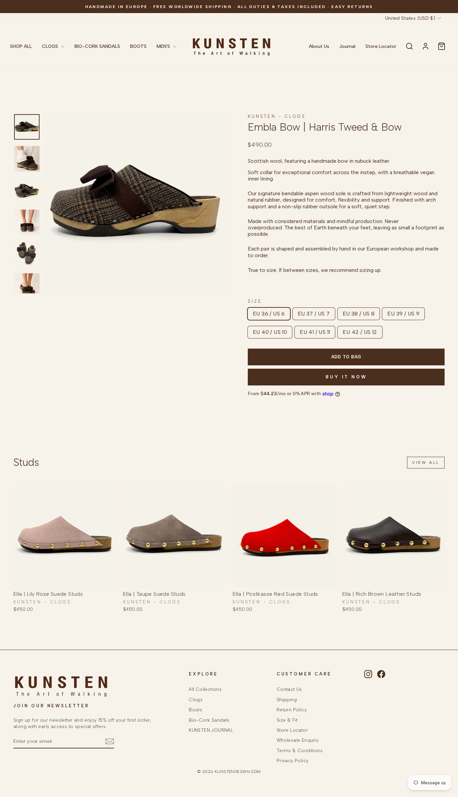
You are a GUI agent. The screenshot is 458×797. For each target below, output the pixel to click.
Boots (195, 709)
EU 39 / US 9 (403, 313)
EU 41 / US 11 (315, 332)
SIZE (255, 301)
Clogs (196, 699)
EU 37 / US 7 (314, 313)
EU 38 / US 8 (359, 313)
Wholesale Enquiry (298, 740)
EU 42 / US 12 (360, 332)
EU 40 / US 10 (270, 332)
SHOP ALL (21, 46)
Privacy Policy (293, 760)
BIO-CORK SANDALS (97, 46)
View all (426, 462)
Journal (347, 46)
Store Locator (380, 46)
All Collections (205, 689)
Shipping (287, 699)
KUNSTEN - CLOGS (277, 116)
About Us (319, 46)
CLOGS (50, 46)
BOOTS (138, 46)
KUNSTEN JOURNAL (211, 730)
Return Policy (292, 709)
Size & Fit (287, 720)
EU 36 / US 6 (269, 313)
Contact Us (289, 689)
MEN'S (164, 46)
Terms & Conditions (300, 750)
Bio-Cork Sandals (209, 720)
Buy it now (346, 376)
